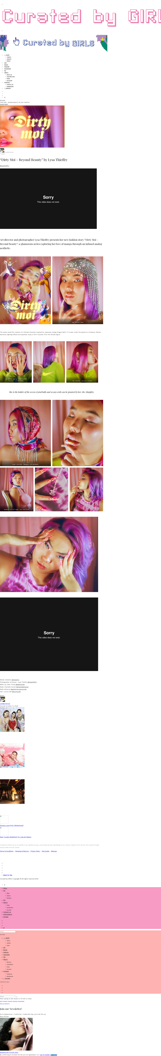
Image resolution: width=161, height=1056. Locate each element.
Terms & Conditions (6, 851)
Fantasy (3, 739)
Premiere (10, 1001)
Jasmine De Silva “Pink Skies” (13, 775)
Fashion (3, 153)
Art (4, 890)
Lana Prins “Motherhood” (12, 825)
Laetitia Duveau (5, 704)
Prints (8, 61)
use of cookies (45, 1055)
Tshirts (9, 57)
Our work (9, 909)
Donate (5, 917)
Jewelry (9, 59)
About (6, 72)
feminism (15, 1001)
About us (9, 74)
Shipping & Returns (22, 851)
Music (8, 893)
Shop (5, 888)
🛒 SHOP (6, 55)
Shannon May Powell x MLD (9, 1052)
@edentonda (20, 684)
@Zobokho (15, 680)
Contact (7, 82)
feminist (5, 1001)
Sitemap (54, 851)
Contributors (11, 76)
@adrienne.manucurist (18, 689)
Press (8, 78)
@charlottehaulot (22, 687)
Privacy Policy (35, 851)
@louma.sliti (16, 692)
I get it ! (53, 1054)
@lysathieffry (4, 166)
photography (21, 1001)
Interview (7, 68)
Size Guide (46, 851)
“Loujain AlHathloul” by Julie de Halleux (15, 837)
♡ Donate (7, 88)
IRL (4, 805)
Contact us (10, 84)
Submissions (7, 914)
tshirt (1, 1001)
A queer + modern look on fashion (15, 811)
